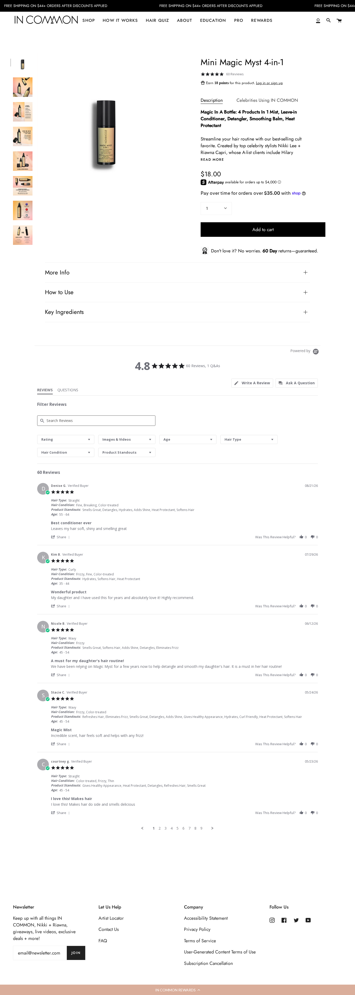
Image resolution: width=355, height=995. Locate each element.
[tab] (252, 383)
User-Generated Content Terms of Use (220, 952)
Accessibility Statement (206, 918)
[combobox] (65, 439)
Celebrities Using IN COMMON (267, 100)
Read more (212, 159)
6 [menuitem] (183, 828)
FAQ (102, 940)
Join (76, 952)
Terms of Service (200, 940)
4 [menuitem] (171, 828)
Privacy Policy (197, 929)
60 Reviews (235, 74)
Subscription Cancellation (208, 963)
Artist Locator (111, 918)
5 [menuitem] (177, 828)
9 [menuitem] (201, 828)
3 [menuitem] (166, 828)
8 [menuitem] (195, 828)
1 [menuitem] (154, 828)
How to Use (59, 292)
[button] (61, 536)
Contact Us (108, 929)
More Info (57, 272)
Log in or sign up (269, 83)
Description (212, 100)
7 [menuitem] (189, 828)
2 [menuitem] (160, 828)
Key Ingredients (64, 312)
